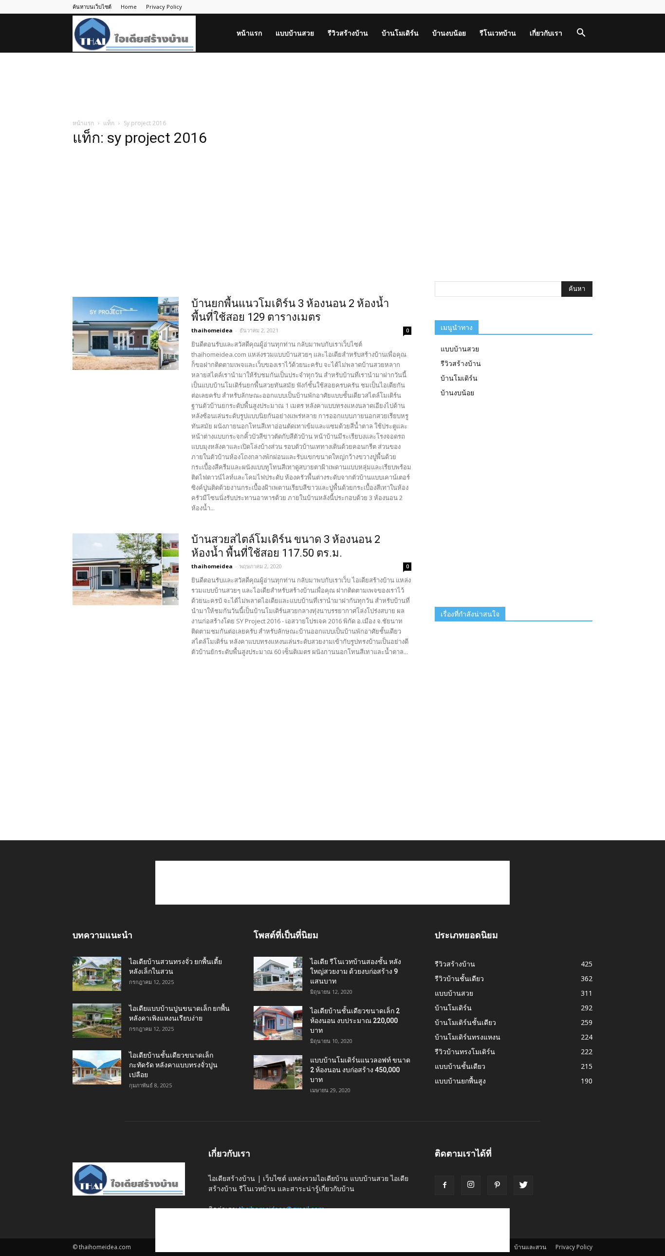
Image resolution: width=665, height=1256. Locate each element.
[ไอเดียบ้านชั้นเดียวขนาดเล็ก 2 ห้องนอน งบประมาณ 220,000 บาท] (278, 1023)
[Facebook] (444, 1185)
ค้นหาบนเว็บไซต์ (92, 6)
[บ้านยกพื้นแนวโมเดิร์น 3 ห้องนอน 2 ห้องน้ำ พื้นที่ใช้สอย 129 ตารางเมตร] (126, 333)
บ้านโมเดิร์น (400, 33)
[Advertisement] (332, 86)
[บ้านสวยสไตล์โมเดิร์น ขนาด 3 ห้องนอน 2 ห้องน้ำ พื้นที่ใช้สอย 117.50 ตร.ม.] (126, 569)
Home (129, 6)
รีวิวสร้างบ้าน (348, 33)
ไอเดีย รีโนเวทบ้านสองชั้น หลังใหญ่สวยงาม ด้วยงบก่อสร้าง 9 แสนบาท (355, 971)
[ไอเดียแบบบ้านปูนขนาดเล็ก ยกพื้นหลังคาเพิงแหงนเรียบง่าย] (97, 1021)
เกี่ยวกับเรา (546, 33)
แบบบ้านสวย (295, 33)
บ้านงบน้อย (449, 33)
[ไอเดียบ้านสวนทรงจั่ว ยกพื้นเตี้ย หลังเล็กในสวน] (97, 974)
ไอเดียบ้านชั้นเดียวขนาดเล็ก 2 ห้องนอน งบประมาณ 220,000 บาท (355, 1020)
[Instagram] (470, 1185)
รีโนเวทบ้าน (498, 33)
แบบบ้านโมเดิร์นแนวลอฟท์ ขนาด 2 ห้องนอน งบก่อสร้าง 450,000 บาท (360, 1069)
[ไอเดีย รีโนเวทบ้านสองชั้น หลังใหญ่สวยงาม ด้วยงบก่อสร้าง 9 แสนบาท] (278, 974)
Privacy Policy (164, 6)
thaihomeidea (212, 330)
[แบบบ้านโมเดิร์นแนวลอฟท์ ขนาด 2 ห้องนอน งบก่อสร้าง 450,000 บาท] (278, 1072)
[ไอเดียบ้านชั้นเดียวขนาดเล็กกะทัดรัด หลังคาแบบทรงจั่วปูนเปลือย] (97, 1067)
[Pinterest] (497, 1185)
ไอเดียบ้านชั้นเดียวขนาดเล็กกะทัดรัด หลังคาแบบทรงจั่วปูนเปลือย (173, 1065)
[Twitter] (523, 1185)
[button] (580, 34)
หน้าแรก (249, 33)
